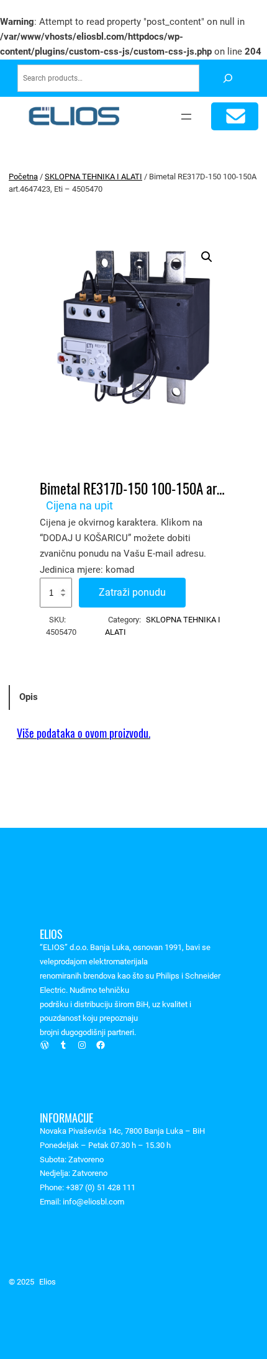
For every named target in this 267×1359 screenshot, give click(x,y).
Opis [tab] (28, 696)
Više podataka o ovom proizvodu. (83, 733)
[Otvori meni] (186, 116)
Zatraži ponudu (132, 592)
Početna (23, 176)
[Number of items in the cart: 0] (234, 116)
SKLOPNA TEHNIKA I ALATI (93, 176)
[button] (207, 257)
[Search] (228, 78)
